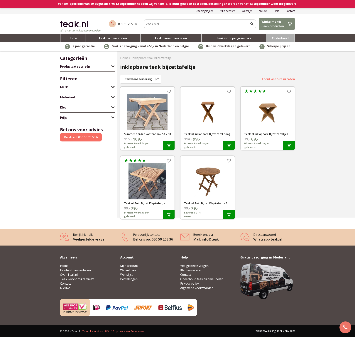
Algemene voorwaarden (196, 288)
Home (73, 38)
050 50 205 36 (127, 24)
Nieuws (263, 11)
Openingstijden (205, 11)
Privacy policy (189, 283)
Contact (290, 11)
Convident (289, 331)
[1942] (169, 214)
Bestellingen (129, 279)
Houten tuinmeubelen (75, 270)
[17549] (229, 145)
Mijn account (227, 11)
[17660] (169, 145)
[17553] (229, 214)
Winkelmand (128, 270)
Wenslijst (247, 11)
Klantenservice (190, 270)
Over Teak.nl (69, 275)
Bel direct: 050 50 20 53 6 (81, 137)
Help (276, 11)
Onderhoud (280, 38)
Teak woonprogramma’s (233, 38)
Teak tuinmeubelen (113, 38)
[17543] (289, 145)
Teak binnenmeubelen (171, 38)
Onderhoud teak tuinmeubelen (201, 279)
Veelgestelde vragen (194, 266)
